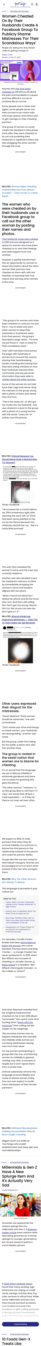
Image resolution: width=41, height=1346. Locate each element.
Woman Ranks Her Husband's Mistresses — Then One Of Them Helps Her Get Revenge (20, 619)
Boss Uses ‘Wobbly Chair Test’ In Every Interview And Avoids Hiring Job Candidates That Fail (20, 920)
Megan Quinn (7, 55)
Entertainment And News (19, 11)
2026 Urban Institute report (18, 1283)
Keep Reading (20, 1324)
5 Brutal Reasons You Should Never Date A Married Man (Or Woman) (19, 459)
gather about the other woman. (19, 379)
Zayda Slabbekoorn (10, 1190)
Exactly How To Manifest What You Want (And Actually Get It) (21, 912)
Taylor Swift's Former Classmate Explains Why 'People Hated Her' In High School (21, 904)
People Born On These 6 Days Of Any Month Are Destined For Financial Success (20, 929)
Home (4, 11)
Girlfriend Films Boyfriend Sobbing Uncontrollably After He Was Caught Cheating (19, 1131)
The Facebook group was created (20, 239)
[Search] (31, 4)
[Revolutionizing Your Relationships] (20, 4)
